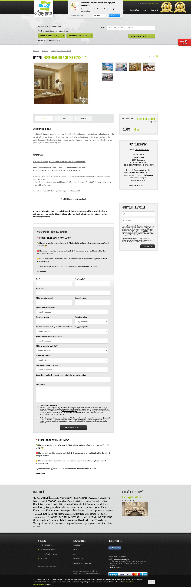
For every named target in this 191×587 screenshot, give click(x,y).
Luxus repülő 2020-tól (131, 497)
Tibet (91, 520)
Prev (37, 84)
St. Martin (93, 516)
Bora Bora (67, 501)
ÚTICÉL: (102, 28)
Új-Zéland (60, 523)
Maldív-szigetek (106, 510)
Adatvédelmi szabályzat (82, 563)
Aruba (91, 498)
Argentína (84, 497)
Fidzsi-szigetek (65, 504)
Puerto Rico (102, 514)
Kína (56, 510)
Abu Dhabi (37, 498)
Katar (44, 511)
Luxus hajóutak (66, 510)
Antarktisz (64, 498)
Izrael (66, 507)
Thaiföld (83, 520)
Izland (60, 507)
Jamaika (72, 507)
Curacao (94, 501)
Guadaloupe (102, 503)
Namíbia (79, 513)
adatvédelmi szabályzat (69, 411)
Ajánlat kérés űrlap (138, 180)
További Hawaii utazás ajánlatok (73, 199)
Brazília (76, 501)
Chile (81, 501)
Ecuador (55, 504)
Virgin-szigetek (88, 524)
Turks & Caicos (49, 523)
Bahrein (36, 501)
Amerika (46, 497)
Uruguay (70, 523)
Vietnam (78, 523)
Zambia (98, 523)
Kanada (37, 510)
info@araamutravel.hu (121, 559)
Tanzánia (71, 520)
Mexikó (57, 513)
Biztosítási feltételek (81, 559)
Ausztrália (98, 498)
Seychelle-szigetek (39, 517)
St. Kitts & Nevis (68, 516)
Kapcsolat (77, 545)
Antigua (74, 497)
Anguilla (55, 498)
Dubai (47, 503)
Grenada (91, 504)
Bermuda (60, 501)
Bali (42, 500)
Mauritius (47, 513)
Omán (88, 513)
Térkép (83, 119)
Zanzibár (107, 523)
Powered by (74, 15)
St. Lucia (82, 516)
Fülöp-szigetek (79, 504)
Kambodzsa (107, 507)
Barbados (50, 500)
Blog (75, 549)
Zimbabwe (37, 526)
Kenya (49, 510)
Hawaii (35, 507)
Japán (79, 507)
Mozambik (71, 514)
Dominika (38, 504)
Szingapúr (54, 520)
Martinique (37, 514)
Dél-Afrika (102, 501)
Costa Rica (87, 501)
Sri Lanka (51, 516)
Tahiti (63, 520)
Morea (64, 514)
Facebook (114, 547)
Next (85, 84)
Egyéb (63, 119)
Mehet (112, 15)
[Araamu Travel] (43, 16)
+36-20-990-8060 (142, 149)
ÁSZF (75, 554)
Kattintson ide (153, 4)
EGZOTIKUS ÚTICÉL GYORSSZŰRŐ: (50, 27)
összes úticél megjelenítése (49, 40)
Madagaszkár (81, 510)
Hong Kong (45, 507)
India (54, 507)
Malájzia (94, 510)
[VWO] (81, 15)
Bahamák (107, 498)
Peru (94, 513)
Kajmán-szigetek (92, 507)
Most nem (98, 15)
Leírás (44, 119)
